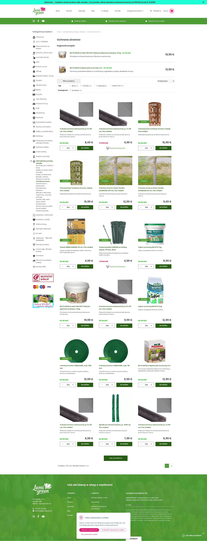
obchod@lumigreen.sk (43, 511)
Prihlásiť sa (157, 11)
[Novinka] (154, 115)
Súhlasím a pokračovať (89, 530)
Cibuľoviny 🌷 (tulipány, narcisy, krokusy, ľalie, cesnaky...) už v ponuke (71, 2)
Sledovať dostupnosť (117, 148)
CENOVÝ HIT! (118, 86)
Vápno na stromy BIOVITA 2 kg (150, 306)
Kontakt (70, 515)
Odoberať (134, 539)
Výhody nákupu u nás (99, 498)
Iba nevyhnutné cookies (89, 534)
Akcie (58, 11)
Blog (68, 511)
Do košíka (85, 148)
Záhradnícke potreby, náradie (74, 32)
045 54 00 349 (40, 509)
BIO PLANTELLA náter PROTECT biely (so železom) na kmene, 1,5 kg (95, 53)
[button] (203, 533)
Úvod (59, 32)
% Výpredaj (101, 86)
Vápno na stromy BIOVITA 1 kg (150, 247)
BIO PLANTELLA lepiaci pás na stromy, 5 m (86, 68)
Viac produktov (115, 458)
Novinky (69, 11)
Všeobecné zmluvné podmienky (99, 507)
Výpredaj (81, 11)
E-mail (128, 505)
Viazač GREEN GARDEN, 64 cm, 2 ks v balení (76, 247)
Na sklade (77, 90)
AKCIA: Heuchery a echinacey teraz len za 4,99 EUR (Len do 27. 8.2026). (128, 2)
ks (69, 148)
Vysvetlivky (95, 502)
